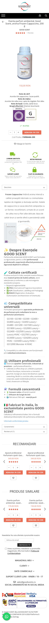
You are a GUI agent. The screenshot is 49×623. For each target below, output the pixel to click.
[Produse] (3, 16)
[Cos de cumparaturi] (40, 15)
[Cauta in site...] (46, 15)
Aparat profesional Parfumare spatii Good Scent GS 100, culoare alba (13, 454)
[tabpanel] (24, 59)
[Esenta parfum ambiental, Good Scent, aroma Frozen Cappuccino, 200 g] (24, 59)
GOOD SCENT (24, 30)
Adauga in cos (31, 132)
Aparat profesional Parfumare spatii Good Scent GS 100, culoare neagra (36, 454)
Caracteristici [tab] (9, 426)
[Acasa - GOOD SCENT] (24, 6)
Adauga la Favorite (23, 143)
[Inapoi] (2, 22)
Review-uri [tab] (9, 431)
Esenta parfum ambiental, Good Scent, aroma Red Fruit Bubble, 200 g (36, 501)
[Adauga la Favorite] (13, 478)
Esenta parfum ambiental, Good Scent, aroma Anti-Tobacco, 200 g (13, 501)
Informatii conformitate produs (16, 421)
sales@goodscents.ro (26, 582)
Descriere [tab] (7, 187)
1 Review (30, 33)
